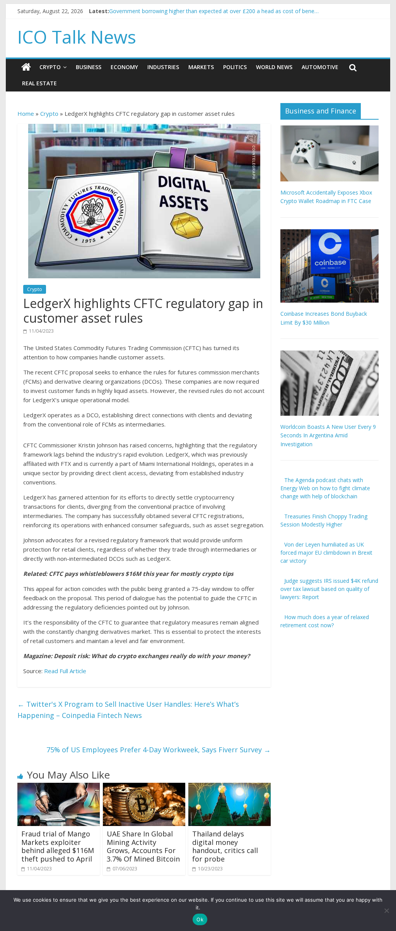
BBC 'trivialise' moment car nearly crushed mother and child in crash (194, 8)
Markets (201, 67)
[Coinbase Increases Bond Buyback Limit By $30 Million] (329, 233)
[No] (386, 910)
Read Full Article (65, 671)
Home (25, 113)
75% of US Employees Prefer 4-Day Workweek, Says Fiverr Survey (158, 749)
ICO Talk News (76, 37)
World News (274, 67)
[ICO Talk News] (26, 67)
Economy (124, 67)
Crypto (50, 67)
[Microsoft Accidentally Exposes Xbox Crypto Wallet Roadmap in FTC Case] (329, 129)
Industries (163, 67)
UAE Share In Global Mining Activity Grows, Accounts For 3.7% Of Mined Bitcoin (143, 846)
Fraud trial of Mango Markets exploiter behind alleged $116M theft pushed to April (57, 846)
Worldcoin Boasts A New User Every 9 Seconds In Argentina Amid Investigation (328, 435)
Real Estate (39, 83)
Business (88, 67)
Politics (235, 67)
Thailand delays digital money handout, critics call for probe (225, 846)
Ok (199, 919)
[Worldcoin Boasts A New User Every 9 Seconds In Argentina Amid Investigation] (329, 354)
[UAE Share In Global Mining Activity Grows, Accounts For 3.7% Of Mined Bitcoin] (144, 787)
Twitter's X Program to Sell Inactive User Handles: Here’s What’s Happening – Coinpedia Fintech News (128, 709)
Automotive (320, 67)
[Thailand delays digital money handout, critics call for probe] (229, 787)
